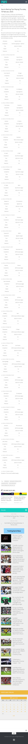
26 (10, 711)
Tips (2, 5)
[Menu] (26, 2)
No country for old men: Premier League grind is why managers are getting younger (18, 600)
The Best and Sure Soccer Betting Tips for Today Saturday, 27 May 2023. (6, 498)
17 (3, 709)
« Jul (14, 715)
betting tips (7, 481)
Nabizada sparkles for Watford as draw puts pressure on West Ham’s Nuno (18, 631)
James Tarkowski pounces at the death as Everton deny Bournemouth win (18, 642)
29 (21, 711)
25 (6, 711)
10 (3, 707)
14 (17, 707)
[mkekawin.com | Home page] (5, 2)
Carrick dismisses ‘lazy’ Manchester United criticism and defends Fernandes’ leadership (18, 559)
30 (25, 711)
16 (25, 707)
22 (21, 709)
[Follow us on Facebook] (26, 510)
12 (10, 707)
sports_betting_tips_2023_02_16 (8, 485)
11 (6, 707)
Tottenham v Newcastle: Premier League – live (18, 661)
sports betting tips (12, 483)
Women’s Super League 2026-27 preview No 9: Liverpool (18, 537)
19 (10, 709)
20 (14, 709)
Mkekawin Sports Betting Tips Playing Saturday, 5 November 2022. (19, 498)
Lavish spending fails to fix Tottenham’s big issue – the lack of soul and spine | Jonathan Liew (19, 580)
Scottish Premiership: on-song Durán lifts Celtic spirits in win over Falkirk (18, 621)
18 (6, 709)
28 (17, 711)
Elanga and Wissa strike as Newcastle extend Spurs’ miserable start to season (18, 611)
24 (3, 711)
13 (14, 707)
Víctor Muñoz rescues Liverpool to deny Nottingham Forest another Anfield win (19, 681)
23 (25, 709)
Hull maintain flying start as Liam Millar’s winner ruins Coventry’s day (19, 651)
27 (14, 711)
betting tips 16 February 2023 (15, 481)
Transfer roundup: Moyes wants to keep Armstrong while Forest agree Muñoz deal (18, 548)
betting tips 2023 (5, 483)
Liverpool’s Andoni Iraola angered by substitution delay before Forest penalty (18, 569)
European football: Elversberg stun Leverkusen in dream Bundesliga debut (19, 589)
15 (21, 707)
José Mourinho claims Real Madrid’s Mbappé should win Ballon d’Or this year (19, 670)
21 (17, 709)
